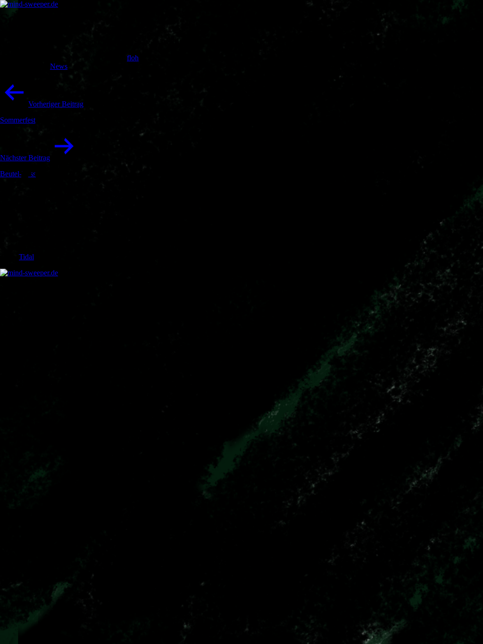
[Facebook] (33, 188)
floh (133, 58)
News (58, 66)
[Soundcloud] (33, 248)
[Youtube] (33, 218)
